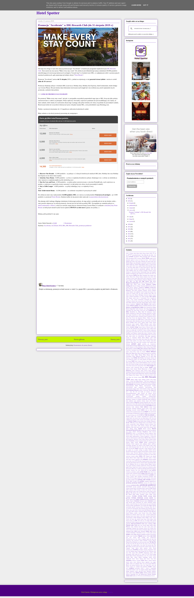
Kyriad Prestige (129, 413)
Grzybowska (129, 345)
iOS (155, 390)
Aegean (151, 258)
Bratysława (143, 285)
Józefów (154, 394)
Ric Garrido (144, 502)
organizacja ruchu (138, 459)
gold (151, 337)
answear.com (136, 269)
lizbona (147, 418)
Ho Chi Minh (149, 356)
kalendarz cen (135, 399)
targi (153, 539)
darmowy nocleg (130, 307)
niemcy (136, 448)
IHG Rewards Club (72, 225)
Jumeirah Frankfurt (141, 396)
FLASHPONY (140, 330)
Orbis (127, 459)
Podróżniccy (128, 471)
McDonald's (139, 431)
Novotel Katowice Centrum (135, 451)
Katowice (136, 402)
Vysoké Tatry (129, 557)
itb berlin (140, 391)
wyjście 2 (148, 568)
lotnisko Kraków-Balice (142, 421)
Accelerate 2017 (146, 256)
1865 (127, 253)
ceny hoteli (141, 293)
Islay (131, 391)
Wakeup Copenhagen (143, 557)
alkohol (128, 262)
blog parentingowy (130, 279)
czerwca (131, 210)
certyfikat (146, 293)
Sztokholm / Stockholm (136, 532)
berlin (135, 275)
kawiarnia (141, 402)
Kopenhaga (128, 410)
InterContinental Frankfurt (150, 385)
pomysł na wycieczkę (136, 475)
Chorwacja (146, 295)
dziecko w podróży (152, 319)
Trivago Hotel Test (145, 551)
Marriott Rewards (136, 430)
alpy (134, 262)
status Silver (147, 526)
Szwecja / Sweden (146, 532)
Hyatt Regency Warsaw (138, 375)
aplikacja (148, 269)
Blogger (109, 592)
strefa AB (131, 529)
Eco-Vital (145, 321)
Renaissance (147, 499)
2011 (129, 241)
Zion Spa (138, 574)
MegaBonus (145, 431)
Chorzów (150, 295)
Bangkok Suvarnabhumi (131, 273)
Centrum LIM (135, 293)
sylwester (143, 531)
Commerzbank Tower (145, 298)
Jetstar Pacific (148, 394)
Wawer (146, 560)
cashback (138, 292)
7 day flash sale (144, 255)
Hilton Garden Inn (144, 350)
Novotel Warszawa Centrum (141, 453)
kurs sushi (151, 411)
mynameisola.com (152, 442)
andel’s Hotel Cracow (133, 266)
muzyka (136, 442)
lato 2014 (137, 415)
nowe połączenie (139, 454)
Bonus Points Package (139, 284)
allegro (131, 262)
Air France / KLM (147, 259)
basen (150, 273)
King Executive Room (130, 403)
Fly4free (148, 330)
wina (143, 563)
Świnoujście (135, 536)
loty (134, 422)
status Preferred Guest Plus (137, 526)
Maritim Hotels (133, 428)
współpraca (131, 568)
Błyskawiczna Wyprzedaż (132, 283)
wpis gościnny (143, 566)
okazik (154, 456)
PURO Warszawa (129, 489)
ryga (135, 505)
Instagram (153, 382)
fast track (144, 328)
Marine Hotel (146, 427)
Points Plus (150, 471)
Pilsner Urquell (132, 467)
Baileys (138, 272)
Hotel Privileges (135, 364)
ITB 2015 (135, 391)
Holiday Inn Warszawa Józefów (149, 359)
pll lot (146, 470)
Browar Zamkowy (134, 287)
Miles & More (148, 437)
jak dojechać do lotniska (150, 391)
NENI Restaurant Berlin (134, 446)
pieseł (127, 467)
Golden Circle (135, 339)
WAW (142, 560)
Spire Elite (149, 520)
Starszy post (115, 339)
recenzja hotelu (142, 496)
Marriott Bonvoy (147, 428)
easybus (130, 321)
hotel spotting (138, 365)
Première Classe (150, 478)
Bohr (132, 284)
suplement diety (130, 531)
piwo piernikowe (149, 467)
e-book (127, 321)
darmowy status (138, 307)
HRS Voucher (129, 373)
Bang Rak (149, 272)
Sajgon (150, 505)
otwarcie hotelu (152, 459)
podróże (154, 470)
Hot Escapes (128, 361)
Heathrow (131, 348)
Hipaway (138, 356)
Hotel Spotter (48, 13)
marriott (140, 428)
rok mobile (140, 504)
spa (134, 520)
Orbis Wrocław (132, 459)
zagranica (143, 569)
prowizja (134, 486)
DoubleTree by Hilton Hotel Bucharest (138, 313)
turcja (155, 551)
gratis (151, 342)
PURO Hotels (153, 488)
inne (132, 382)
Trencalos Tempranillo (148, 549)
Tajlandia (140, 536)
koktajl (150, 407)
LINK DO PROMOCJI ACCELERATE (54, 94)
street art (127, 529)
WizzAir (127, 566)
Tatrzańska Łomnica (147, 540)
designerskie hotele (134, 308)
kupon (146, 411)
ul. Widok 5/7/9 (143, 554)
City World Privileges (144, 296)
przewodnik (144, 486)
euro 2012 (137, 325)
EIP (155, 321)
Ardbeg (131, 270)
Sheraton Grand (147, 511)
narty (151, 445)
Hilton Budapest (144, 348)
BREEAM (148, 285)
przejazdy (139, 486)
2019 (129, 201)
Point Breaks (79, 75)
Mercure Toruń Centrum (144, 434)
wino (141, 565)
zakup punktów (152, 569)
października (132, 205)
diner (145, 308)
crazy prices (140, 301)
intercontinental (129, 384)
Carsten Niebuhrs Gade (131, 292)
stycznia (131, 221)
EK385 (147, 322)
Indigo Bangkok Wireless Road (145, 379)
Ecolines (148, 321)
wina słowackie (148, 563)
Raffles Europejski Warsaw (142, 494)
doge (147, 308)
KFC (150, 402)
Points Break (56, 197)
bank (137, 273)
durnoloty (128, 319)
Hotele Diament (133, 369)
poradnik (151, 475)
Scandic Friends (138, 510)
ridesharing (150, 502)
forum (145, 331)
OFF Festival (146, 456)
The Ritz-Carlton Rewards (137, 546)
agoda (132, 259)
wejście (131, 562)
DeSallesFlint (149, 307)
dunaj (152, 318)
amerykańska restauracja (146, 262)
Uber (137, 552)
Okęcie (134, 457)
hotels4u (138, 372)
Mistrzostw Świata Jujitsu (139, 439)
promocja (128, 483)
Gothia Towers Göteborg (144, 340)
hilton (138, 348)
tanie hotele (153, 536)
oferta (140, 456)
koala (127, 405)
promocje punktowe (85, 225)
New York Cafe (143, 446)
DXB (139, 319)
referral (131, 499)
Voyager (154, 555)
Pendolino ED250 (140, 465)
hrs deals (154, 372)
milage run (128, 437)
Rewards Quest (132, 502)
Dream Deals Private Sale (131, 318)
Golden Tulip (141, 339)
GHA (146, 336)
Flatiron (144, 330)
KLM (153, 403)
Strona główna (79, 339)
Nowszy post (43, 339)
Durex (154, 318)
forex (143, 331)
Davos (145, 307)
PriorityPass (153, 479)
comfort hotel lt (136, 298)
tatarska (141, 540)
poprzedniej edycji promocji (99, 197)
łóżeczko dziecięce (145, 425)
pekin (130, 465)
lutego (130, 219)
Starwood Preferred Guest (137, 523)
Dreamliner (140, 318)
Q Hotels (154, 489)
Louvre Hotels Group (140, 422)
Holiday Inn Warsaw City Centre (135, 359)
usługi (154, 554)
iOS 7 (127, 391)
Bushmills (154, 288)
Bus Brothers (148, 288)
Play (136, 470)
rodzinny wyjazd (129, 504)
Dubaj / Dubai (146, 318)
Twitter (133, 552)
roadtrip (154, 502)
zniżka (134, 575)
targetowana (149, 539)
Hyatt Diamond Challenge (147, 373)
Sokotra (138, 519)
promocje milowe (135, 485)
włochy (131, 566)
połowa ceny (128, 475)
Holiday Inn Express (145, 357)
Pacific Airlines (153, 461)
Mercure (142, 433)
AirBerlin (154, 259)
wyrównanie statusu (130, 569)
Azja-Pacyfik (134, 272)
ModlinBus (131, 440)
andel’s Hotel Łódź (143, 266)
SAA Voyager (143, 505)
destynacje (141, 308)
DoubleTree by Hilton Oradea (138, 314)
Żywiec (153, 575)
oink (151, 456)
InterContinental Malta (150, 387)
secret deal (144, 510)
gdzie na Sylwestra (152, 334)
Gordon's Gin (136, 340)
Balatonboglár (143, 272)
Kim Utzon (153, 402)
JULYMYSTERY (129, 396)
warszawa (128, 560)
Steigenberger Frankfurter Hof (132, 528)
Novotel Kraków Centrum (147, 451)
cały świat (134, 290)
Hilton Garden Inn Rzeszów (139, 351)
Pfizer (154, 465)
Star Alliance (132, 522)
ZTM (139, 575)
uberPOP (141, 552)
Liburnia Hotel (152, 416)
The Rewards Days (150, 545)
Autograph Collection (147, 270)
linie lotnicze (135, 418)
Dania (147, 302)
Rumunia (128, 505)
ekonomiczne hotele (130, 324)
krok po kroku (148, 410)
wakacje (135, 557)
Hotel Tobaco (144, 365)
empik (150, 324)
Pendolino (134, 465)
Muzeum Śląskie (130, 442)
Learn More (136, 5)
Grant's (148, 342)
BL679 (145, 278)
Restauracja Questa (143, 501)
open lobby (145, 457)
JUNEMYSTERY (152, 396)
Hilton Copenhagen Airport (133, 350)
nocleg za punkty (143, 450)
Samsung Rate (135, 508)
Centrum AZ (128, 293)
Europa (146, 325)
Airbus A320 (134, 261)
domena (154, 308)
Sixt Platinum (133, 514)
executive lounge (134, 327)
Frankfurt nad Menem (131, 333)
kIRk (136, 403)
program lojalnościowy (150, 481)
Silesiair (143, 513)
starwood (141, 522)
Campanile (140, 290)
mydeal (141, 442)
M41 (151, 425)
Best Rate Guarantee (142, 275)
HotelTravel (143, 372)
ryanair (131, 505)
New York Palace (150, 446)
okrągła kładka (140, 457)
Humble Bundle (135, 373)
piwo (144, 467)
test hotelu (140, 542)
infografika (151, 381)
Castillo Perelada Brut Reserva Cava (148, 292)
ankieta (131, 269)
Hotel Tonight (150, 365)
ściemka (132, 534)
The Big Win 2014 (130, 543)
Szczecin (154, 531)
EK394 (154, 322)
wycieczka (137, 568)
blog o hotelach (152, 278)
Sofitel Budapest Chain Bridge (141, 517)
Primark (136, 479)
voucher (150, 555)
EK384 (143, 322)
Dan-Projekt (139, 302)
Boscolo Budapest (136, 285)
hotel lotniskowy (144, 362)
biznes (136, 278)
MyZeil (132, 443)
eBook (134, 321)
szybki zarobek (153, 532)
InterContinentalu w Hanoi (46, 205)
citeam (127, 296)
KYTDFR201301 (136, 413)
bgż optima (150, 276)
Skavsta (138, 514)
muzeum (154, 440)
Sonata (142, 519)
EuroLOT (143, 325)
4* (129, 255)
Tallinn (148, 536)
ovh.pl (133, 461)
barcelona (147, 273)
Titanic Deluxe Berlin (136, 548)
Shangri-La (136, 511)
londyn (148, 419)
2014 (129, 234)
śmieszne (139, 534)
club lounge (129, 298)
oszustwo (145, 459)
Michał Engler (129, 436)
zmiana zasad (129, 575)
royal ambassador (152, 504)
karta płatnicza (129, 400)
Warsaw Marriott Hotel (141, 558)
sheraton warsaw (137, 513)
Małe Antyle (136, 427)
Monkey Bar (145, 440)
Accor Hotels (145, 258)
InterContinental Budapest (150, 384)
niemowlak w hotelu (143, 448)
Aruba (134, 270)
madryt (154, 425)
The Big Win (153, 542)
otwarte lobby (129, 461)
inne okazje (143, 382)
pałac (127, 462)
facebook (135, 328)
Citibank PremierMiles (134, 296)
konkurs (154, 408)
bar (144, 273)
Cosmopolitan (140, 299)
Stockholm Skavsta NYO (144, 528)
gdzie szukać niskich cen (131, 336)
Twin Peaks (128, 552)
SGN (133, 511)
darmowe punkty (134, 305)
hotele (151, 367)
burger (143, 288)
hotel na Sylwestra (152, 362)
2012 (129, 238)
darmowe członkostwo (130, 304)
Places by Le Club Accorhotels (139, 468)
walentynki (128, 558)
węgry (154, 562)
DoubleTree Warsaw (143, 316)
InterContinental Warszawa (132, 390)
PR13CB (132, 478)
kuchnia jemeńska (133, 411)
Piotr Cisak (138, 467)
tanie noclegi (141, 537)
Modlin (127, 440)
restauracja (136, 501)
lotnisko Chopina (132, 421)
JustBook (144, 397)
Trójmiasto (151, 551)
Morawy (150, 440)
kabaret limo (148, 397)
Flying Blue (128, 331)
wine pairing (132, 565)
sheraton (141, 511)
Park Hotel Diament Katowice (134, 462)
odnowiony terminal (130, 456)
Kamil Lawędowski (143, 399)
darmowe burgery (152, 302)
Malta (132, 427)
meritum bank (153, 434)
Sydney (138, 531)
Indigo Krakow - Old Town (142, 381)
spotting (127, 522)
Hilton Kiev (129, 353)
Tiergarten (128, 548)
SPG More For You (142, 520)
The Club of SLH (147, 543)
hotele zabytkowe (152, 370)
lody (155, 418)
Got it (145, 5)
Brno (151, 285)
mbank (134, 431)
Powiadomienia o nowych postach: (140, 178)
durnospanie (132, 319)
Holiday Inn (137, 358)
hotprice (147, 372)
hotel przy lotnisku (143, 364)
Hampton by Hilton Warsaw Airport (145, 347)
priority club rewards (144, 479)
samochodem (128, 507)
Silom (147, 513)
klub (155, 403)
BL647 (141, 278)
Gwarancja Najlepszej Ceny (138, 345)
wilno (141, 563)
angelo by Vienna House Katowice (143, 267)
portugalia (140, 476)
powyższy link (148, 153)
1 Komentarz (68, 223)
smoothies (148, 516)
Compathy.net (153, 298)
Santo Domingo (149, 508)
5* (131, 255)
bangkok (154, 272)
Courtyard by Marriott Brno (132, 301)
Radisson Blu (129, 492)
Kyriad (154, 411)
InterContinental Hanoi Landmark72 (135, 387)
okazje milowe (129, 457)
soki (135, 519)
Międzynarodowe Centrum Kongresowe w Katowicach (144, 436)
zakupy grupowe (130, 571)
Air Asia (136, 259)
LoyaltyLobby (133, 424)
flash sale (134, 330)
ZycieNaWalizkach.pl (147, 575)
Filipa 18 (149, 328)
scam (133, 510)
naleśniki (148, 445)
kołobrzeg (134, 408)
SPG (136, 520)
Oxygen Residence (145, 461)
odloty (154, 454)
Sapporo (154, 508)
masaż (145, 430)
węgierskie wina (148, 562)
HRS (150, 372)
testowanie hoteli (145, 542)
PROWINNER (129, 486)
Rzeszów (138, 505)
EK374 (135, 322)
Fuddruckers (150, 333)
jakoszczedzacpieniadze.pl (131, 393)
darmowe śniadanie (143, 305)
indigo (136, 379)
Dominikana (128, 310)
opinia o (151, 457)
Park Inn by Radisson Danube (141, 464)
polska (142, 473)
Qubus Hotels (150, 491)
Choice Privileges (139, 295)
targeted (144, 539)
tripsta (136, 551)
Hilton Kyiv (135, 353)
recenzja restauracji (137, 498)
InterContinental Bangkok (139, 384)
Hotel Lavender (129, 362)
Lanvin (149, 413)
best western (151, 275)
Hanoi (127, 348)
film (152, 328)
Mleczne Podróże (148, 439)
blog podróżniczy (138, 279)
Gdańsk (146, 334)
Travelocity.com (129, 549)
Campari (154, 290)
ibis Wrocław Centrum (136, 377)
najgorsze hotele (138, 443)
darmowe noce (147, 304)
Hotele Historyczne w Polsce (145, 369)
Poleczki (139, 473)
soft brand (132, 519)
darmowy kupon (152, 305)
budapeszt (147, 287)
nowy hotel (145, 454)
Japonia (133, 394)
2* (129, 253)
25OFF (150, 253)
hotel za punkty (144, 367)
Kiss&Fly (140, 403)
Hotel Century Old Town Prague (142, 361)
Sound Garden (150, 519)
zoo (136, 575)
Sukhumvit (141, 529)
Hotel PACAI (129, 364)
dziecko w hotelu (144, 319)
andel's (127, 264)
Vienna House (129, 555)
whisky (127, 563)
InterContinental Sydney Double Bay (148, 388)
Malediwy (128, 427)
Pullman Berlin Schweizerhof (136, 488)
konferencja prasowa (141, 408)
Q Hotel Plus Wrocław (146, 489)
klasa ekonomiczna (146, 403)
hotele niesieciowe (136, 370)
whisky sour (132, 563)
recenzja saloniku (148, 498)
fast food (139, 328)
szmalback (128, 532)
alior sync (153, 261)
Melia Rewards (152, 431)
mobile (154, 439)
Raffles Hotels (152, 494)
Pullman (127, 488)
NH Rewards (131, 448)
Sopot (145, 519)
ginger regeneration (152, 336)
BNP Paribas (141, 282)
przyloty (149, 486)
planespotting (149, 468)
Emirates (146, 324)
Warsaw (133, 558)
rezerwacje (138, 502)
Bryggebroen (141, 287)
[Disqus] (79, 255)
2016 (129, 229)
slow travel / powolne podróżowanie (148, 514)
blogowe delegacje (147, 279)
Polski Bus (147, 473)
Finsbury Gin (129, 330)
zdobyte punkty (139, 572)
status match (150, 525)
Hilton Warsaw (138, 354)
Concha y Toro (129, 299)
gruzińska (144, 344)
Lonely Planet (153, 419)
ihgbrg (132, 379)
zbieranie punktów (151, 571)
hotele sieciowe (144, 370)
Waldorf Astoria (152, 557)
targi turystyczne (135, 540)
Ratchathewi (128, 496)
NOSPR (150, 450)
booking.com (129, 286)
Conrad (135, 299)
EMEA (141, 324)
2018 (129, 224)
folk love (139, 331)
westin (134, 562)
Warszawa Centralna (136, 560)
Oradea (154, 457)
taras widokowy (138, 539)
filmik (154, 328)
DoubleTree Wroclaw (151, 316)
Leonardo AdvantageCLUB (143, 416)
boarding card (147, 282)
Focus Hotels (134, 331)
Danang (143, 302)
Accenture (139, 258)
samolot (133, 507)
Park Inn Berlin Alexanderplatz (147, 462)
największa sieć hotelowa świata (139, 445)
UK (138, 554)
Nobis (154, 448)
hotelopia (128, 372)
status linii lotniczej (141, 525)
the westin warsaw (147, 546)
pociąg (150, 470)
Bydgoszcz (128, 290)
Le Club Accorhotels (148, 415)
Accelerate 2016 (138, 256)
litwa (144, 418)
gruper (139, 344)
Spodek (154, 520)
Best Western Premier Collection (140, 276)
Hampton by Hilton (134, 347)
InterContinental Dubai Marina (134, 385)
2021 (129, 198)
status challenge (149, 523)
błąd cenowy (145, 281)
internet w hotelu (142, 390)
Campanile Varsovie (147, 290)
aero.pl (154, 258)
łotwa (135, 425)
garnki (142, 334)
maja (130, 216)
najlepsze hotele (147, 443)
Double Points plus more (142, 310)
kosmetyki (134, 410)
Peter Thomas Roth (148, 465)
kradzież (138, 410)
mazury (130, 431)
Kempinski (146, 402)
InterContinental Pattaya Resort (132, 388)
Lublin (137, 424)
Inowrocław (148, 382)
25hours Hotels (146, 253)
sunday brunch (153, 529)
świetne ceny (129, 536)
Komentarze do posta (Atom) (83, 345)
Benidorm (131, 275)
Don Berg (134, 310)
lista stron (140, 418)
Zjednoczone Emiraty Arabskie (148, 574)
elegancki (137, 324)
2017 (129, 226)
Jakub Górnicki (141, 393)
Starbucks (137, 522)
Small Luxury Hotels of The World (137, 516)
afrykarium (128, 259)
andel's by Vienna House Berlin (137, 264)
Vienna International (138, 555)
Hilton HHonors (151, 351)
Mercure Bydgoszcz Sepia (150, 433)
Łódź (139, 425)
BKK (139, 278)
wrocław (150, 566)
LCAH (140, 415)
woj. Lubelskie (136, 566)
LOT (127, 421)
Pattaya (150, 464)
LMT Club (151, 418)
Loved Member (149, 422)
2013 (129, 236)
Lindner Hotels (129, 418)
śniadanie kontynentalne (151, 534)
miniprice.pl (130, 439)
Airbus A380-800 (141, 261)
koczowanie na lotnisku (133, 405)
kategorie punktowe (130, 402)
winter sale (153, 565)
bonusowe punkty (151, 284)
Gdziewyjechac (141, 336)
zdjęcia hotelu (132, 572)
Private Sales (129, 481)
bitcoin (132, 278)
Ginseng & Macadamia (131, 337)
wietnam (137, 563)
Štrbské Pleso (153, 528)
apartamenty (142, 269)
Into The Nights (150, 390)
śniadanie (143, 534)
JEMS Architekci (140, 394)
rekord (134, 499)
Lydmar (132, 425)
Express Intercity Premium (144, 327)
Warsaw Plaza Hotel (151, 558)
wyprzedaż (153, 568)
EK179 (127, 322)
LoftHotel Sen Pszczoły (131, 419)
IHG (64, 225)
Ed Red (152, 321)
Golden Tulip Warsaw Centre (150, 339)
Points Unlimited (133, 473)
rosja (147, 504)
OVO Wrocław (138, 461)
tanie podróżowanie (151, 537)
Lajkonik (142, 413)
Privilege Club (136, 481)
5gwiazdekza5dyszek (136, 255)
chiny (133, 295)
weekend (150, 560)
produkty (142, 481)
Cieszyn (154, 295)
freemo (145, 333)
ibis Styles (145, 375)
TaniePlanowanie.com (130, 539)
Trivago (139, 551)
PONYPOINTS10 (145, 475)
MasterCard (149, 430)
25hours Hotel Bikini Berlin (136, 253)
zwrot (141, 575)
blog (148, 278)
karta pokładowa (137, 400)
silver (150, 513)
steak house (153, 526)
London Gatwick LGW (141, 419)
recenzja (134, 496)
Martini (142, 430)
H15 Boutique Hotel (149, 345)
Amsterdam (153, 262)
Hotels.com (133, 372)
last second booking (130, 415)
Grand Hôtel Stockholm (141, 342)
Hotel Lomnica (136, 362)
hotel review (150, 364)
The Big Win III (138, 543)
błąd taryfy (153, 281)
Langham (146, 413)
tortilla (150, 548)
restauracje (150, 501)
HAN (154, 347)
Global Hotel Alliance (143, 337)
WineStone (137, 565)
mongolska (141, 440)
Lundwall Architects (149, 424)
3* (153, 253)
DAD (127, 302)
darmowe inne (139, 304)
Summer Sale (146, 529)
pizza (154, 467)
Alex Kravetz (148, 261)
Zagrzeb (146, 569)
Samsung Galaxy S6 (140, 507)
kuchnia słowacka (140, 411)
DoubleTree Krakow (135, 316)
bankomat (141, 273)
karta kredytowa (152, 399)
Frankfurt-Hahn (141, 333)
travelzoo (141, 549)
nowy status (150, 454)
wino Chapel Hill (147, 565)
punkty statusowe (145, 488)
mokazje (136, 440)
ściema (128, 534)
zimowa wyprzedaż (130, 574)
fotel (148, 331)
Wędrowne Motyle (141, 562)
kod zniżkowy (149, 405)
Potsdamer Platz (152, 476)
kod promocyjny (142, 405)
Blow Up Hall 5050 (135, 281)
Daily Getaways (132, 302)
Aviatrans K (128, 272)
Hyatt (140, 373)
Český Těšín (151, 293)
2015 (129, 231)
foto (150, 331)
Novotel (128, 451)
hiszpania (143, 356)
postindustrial (145, 476)
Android (150, 266)
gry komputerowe (152, 344)
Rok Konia (135, 504)
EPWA (133, 325)
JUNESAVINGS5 (137, 397)
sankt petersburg (142, 508)
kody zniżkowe (144, 407)
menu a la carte (136, 433)
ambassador (138, 262)
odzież (136, 456)
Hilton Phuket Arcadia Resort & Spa (145, 353)
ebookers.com (139, 321)
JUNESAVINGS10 (130, 397)
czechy (154, 301)
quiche (154, 491)
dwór (137, 319)
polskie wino (153, 473)
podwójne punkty (135, 471)
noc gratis (128, 450)
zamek (136, 571)
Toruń (154, 548)
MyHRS (145, 442)
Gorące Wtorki (129, 340)
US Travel (150, 554)
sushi (135, 531)
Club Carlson (152, 296)
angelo (134, 267)
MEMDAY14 (129, 433)
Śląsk (135, 534)
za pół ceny (138, 569)
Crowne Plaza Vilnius (147, 301)
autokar (154, 270)
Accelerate (47, 225)
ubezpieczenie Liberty (148, 552)
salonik (154, 505)
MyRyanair (128, 443)
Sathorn (127, 510)
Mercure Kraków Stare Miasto (132, 434)
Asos (138, 270)
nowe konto (132, 454)
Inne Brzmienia (137, 382)
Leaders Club (133, 416)
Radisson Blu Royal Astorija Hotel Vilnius (142, 492)
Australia (141, 270)
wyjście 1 (143, 568)
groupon (133, 344)
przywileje (154, 486)
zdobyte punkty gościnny (150, 572)
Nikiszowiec (150, 448)
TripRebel (132, 551)
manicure (141, 427)
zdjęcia (127, 572)
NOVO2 (154, 450)
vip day (145, 555)
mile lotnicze (141, 437)
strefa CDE (136, 529)
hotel (133, 361)
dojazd (150, 308)
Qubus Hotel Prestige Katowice (140, 491)
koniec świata (149, 408)
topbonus (146, 548)
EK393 (150, 322)
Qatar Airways (129, 491)
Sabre (147, 505)
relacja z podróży (140, 499)
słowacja (128, 516)
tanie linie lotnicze (131, 537)
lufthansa (142, 424)
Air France (140, 259)
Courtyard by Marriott (150, 299)
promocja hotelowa (137, 483)
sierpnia (131, 208)
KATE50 (154, 400)
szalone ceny (149, 531)
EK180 (132, 322)
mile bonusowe (134, 437)
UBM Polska (134, 554)
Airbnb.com (129, 261)
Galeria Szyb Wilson (136, 334)
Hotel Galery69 (153, 361)
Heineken (135, 348)
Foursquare (153, 331)
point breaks (143, 472)
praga (135, 478)
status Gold (134, 525)
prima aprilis (131, 479)
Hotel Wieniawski (135, 367)
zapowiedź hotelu (142, 571)
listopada (131, 203)
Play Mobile (141, 470)
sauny (131, 510)
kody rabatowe (135, 407)
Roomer (144, 504)
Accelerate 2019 (56, 225)
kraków (143, 410)
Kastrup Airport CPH (147, 400)
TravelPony (136, 549)
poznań (127, 478)
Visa (148, 555)
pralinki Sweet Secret (141, 478)
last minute (153, 413)
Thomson (154, 546)
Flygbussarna (153, 330)
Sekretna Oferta (150, 510)
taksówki (145, 536)
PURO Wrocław (137, 489)
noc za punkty (135, 450)
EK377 (139, 322)
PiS (142, 467)
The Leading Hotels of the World (138, 545)
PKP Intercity (129, 468)
